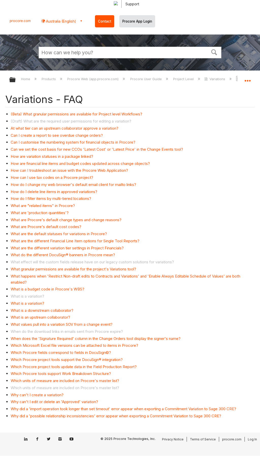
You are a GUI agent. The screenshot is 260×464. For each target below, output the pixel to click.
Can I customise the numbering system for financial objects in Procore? (73, 142)
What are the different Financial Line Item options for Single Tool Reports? (75, 240)
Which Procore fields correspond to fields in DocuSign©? (61, 352)
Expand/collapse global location (248, 78)
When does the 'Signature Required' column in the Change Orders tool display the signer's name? (96, 338)
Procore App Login (137, 21)
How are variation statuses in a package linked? (52, 156)
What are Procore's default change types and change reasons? (66, 219)
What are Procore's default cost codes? (46, 226)
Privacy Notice (173, 439)
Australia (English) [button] (60, 21)
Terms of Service (203, 439)
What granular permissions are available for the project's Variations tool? (73, 269)
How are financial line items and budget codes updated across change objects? (80, 163)
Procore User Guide (146, 79)
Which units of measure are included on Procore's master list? (65, 380)
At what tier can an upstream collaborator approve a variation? (64, 128)
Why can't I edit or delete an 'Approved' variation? (54, 401)
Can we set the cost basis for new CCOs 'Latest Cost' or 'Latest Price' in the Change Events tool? (97, 149)
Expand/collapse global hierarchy (15, 80)
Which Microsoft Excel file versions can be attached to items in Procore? (74, 345)
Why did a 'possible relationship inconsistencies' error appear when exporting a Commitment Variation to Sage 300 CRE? (116, 416)
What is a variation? (27, 303)
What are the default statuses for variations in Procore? (59, 233)
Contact (104, 21)
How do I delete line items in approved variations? (54, 191)
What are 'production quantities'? (40, 212)
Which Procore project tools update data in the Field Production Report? (74, 366)
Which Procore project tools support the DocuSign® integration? (67, 359)
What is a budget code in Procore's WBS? (47, 289)
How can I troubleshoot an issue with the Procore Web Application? (69, 170)
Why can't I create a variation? (37, 394)
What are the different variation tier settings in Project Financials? (67, 248)
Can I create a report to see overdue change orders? (57, 135)
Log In (252, 439)
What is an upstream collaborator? (40, 317)
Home (26, 79)
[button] (214, 52)
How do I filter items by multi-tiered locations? (51, 198)
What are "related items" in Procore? (43, 205)
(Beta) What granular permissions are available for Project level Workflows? (76, 114)
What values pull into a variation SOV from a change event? (61, 324)
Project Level (184, 79)
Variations (217, 79)
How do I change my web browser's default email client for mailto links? (73, 184)
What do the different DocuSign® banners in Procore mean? (63, 254)
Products (49, 79)
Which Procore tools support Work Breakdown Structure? (61, 373)
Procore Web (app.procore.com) (93, 79)
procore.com (20, 21)
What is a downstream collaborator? (42, 310)
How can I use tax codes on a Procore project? (52, 177)
